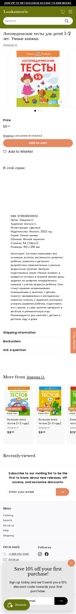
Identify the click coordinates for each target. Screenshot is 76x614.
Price (7, 120)
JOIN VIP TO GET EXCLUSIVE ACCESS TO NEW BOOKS (37, 3)
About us (8, 525)
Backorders (12, 341)
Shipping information (19, 332)
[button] (18, 151)
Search (7, 520)
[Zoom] (61, 101)
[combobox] (38, 21)
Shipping (8, 135)
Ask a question (14, 350)
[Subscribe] (61, 601)
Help (6, 530)
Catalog (8, 515)
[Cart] (62, 11)
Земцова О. (10, 45)
